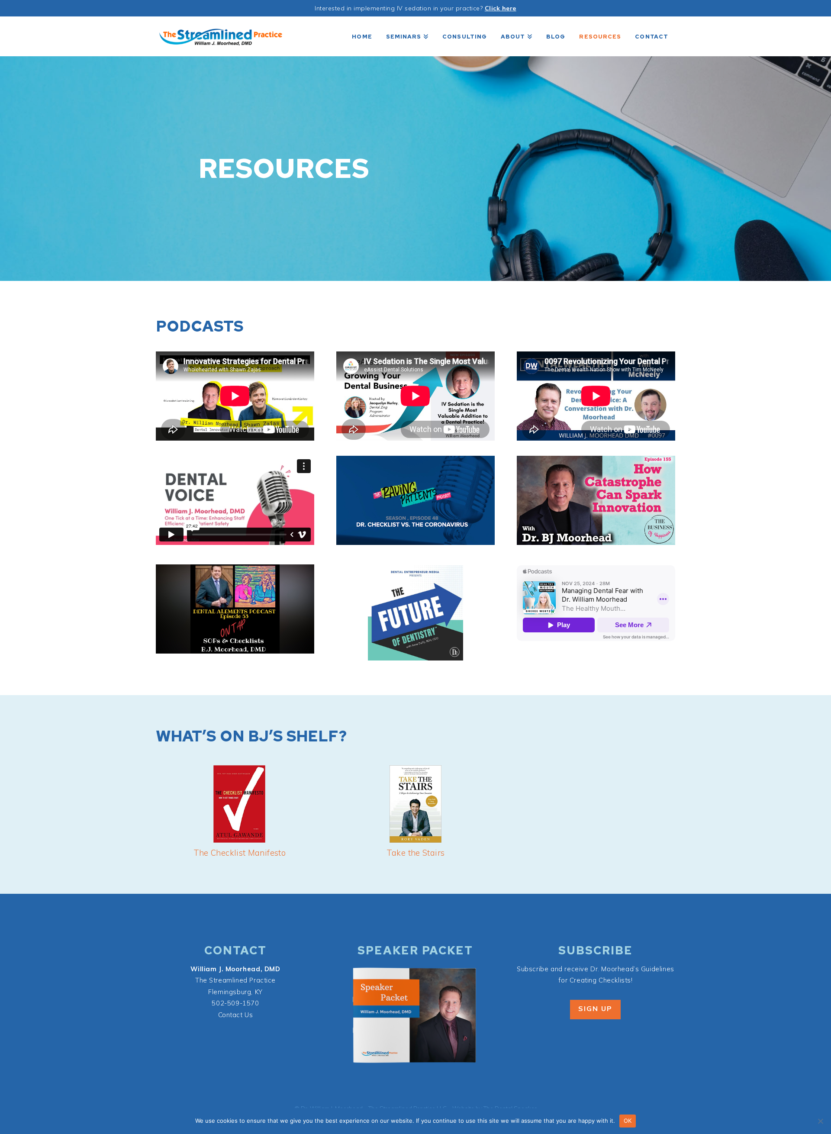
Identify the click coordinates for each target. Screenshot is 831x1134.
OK (628, 1120)
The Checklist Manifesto (239, 852)
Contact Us (235, 1015)
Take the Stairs (416, 852)
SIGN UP (595, 1008)
